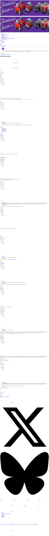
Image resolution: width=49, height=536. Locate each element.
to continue (26, 51)
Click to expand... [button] (4, 123)
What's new (3, 35)
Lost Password (8, 38)
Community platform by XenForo (7, 524)
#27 (2, 255)
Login (5, 34)
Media (2, 36)
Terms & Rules (3, 515)
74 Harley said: (3, 329)
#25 (2, 201)
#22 (2, 121)
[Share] (7, 146)
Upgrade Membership (4, 38)
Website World (21, 524)
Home (2, 33)
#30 (2, 328)
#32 (2, 381)
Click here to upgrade (2, 238)
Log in (1, 44)
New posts (7, 34)
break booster (14, 259)
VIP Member (1, 135)
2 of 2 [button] (3, 72)
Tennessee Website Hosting (35, 524)
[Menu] (0, 16)
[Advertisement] (16, 231)
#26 (2, 227)
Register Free (3, 34)
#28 (2, 280)
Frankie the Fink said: (4, 382)
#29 (2, 305)
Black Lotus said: (4, 122)
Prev (0, 69)
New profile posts (12, 38)
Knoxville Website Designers (26, 524)
